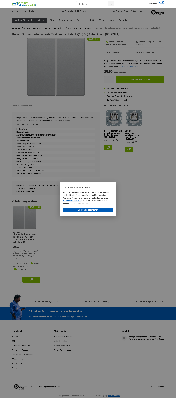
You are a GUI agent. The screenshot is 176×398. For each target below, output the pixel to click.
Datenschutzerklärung (72, 200)
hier (86, 203)
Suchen (111, 3)
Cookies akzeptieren (88, 209)
